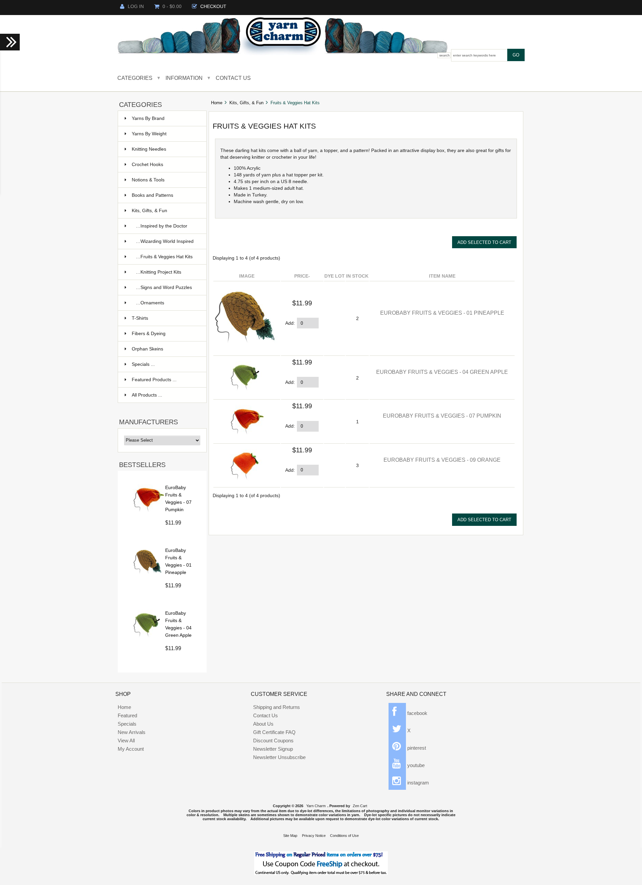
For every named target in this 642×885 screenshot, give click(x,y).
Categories (134, 78)
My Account (131, 749)
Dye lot (334, 276)
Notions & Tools (148, 179)
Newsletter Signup (273, 749)
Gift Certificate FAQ (274, 732)
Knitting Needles (149, 149)
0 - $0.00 (172, 6)
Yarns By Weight (149, 133)
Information (184, 78)
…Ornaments (150, 302)
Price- (302, 276)
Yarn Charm (316, 806)
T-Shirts (140, 318)
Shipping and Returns (276, 707)
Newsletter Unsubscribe (279, 757)
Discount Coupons (273, 740)
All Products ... (147, 395)
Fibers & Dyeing (149, 333)
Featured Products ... (154, 379)
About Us (263, 724)
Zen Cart (360, 806)
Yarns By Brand (148, 118)
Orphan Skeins (147, 348)
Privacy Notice (314, 836)
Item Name (442, 276)
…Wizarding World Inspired (165, 241)
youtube (415, 765)
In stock (357, 276)
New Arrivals (131, 732)
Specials (127, 724)
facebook (416, 713)
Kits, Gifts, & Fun (246, 102)
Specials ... (143, 364)
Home (216, 102)
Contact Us (233, 78)
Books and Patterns (152, 195)
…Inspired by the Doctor (161, 226)
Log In (136, 6)
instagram (417, 782)
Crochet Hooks (147, 164)
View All (126, 740)
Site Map (290, 836)
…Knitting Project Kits (158, 272)
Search (444, 55)
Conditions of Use (344, 836)
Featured (127, 715)
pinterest (416, 748)
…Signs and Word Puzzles (164, 287)
